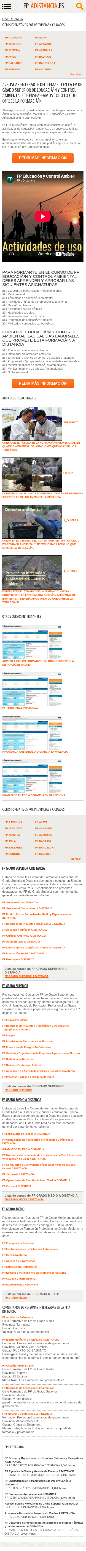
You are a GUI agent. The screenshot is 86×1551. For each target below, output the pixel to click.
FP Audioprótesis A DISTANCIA (21, 941)
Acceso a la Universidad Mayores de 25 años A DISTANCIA (40, 1513)
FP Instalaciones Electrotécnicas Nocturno (28, 1041)
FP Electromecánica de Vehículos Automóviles (30, 1249)
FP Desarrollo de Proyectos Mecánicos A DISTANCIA (33, 923)
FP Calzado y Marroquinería (18, 1278)
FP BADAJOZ (43, 56)
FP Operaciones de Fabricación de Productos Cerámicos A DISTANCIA (37, 1141)
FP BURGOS (12, 69)
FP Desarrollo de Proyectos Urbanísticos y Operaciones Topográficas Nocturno (35, 1028)
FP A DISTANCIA (12, 19)
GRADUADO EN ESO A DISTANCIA (23, 1149)
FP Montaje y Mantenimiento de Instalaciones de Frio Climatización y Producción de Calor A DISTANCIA (42, 1157)
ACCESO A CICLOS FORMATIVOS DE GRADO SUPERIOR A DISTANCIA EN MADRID (38, 663)
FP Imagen (8, 1035)
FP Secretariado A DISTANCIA (20, 902)
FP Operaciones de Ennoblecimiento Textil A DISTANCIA (36, 1180)
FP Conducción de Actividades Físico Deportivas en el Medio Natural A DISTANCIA (39, 1166)
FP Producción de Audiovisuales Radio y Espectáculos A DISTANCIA (36, 916)
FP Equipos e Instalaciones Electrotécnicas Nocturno (34, 1272)
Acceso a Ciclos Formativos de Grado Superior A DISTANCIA (41, 1503)
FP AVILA (10, 56)
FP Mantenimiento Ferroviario (20, 1284)
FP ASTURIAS (43, 50)
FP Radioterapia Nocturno (18, 1059)
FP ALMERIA (12, 50)
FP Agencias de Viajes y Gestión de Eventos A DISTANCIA (40, 1471)
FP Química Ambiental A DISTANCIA (24, 935)
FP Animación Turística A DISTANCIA (24, 929)
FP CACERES (43, 69)
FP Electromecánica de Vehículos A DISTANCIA (30, 1339)
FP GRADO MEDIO (13, 1209)
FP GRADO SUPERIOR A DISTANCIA (23, 868)
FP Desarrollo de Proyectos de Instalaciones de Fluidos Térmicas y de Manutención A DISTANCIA (44, 1524)
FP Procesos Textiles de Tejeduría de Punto (28, 1077)
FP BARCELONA (45, 63)
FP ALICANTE (43, 44)
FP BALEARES (13, 63)
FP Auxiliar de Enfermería (17, 1317)
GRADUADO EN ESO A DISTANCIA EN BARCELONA (33, 795)
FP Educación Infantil (15, 1020)
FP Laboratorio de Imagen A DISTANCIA (26, 1133)
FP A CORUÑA (13, 37)
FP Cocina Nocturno (14, 1255)
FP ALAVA (41, 37)
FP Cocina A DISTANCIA (16, 1186)
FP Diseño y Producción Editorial (22, 1065)
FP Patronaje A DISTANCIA (18, 959)
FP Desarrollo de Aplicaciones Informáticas (28, 1388)
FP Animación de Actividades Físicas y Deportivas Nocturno (38, 1071)
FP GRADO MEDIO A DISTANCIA (21, 1100)
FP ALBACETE (13, 44)
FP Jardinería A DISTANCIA (18, 1174)
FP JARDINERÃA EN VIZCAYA (20, 708)
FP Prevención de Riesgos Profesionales (26, 1047)
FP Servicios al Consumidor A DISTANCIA (27, 908)
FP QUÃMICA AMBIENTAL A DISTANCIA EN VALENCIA (35, 751)
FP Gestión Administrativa (18, 1365)
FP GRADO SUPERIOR (15, 986)
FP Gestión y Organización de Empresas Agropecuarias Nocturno (41, 1053)
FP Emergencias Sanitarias (18, 1243)
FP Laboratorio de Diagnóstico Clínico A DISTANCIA (33, 947)
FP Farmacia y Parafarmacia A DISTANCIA (27, 1414)
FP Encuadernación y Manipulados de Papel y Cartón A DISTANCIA (38, 1482)
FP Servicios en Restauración (20, 1266)
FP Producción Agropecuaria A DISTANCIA (30, 1494)
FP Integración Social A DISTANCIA (23, 953)
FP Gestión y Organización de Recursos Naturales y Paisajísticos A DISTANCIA (44, 1460)
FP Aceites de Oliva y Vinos (18, 1261)
